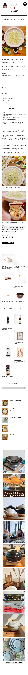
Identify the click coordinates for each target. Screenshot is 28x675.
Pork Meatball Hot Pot (13, 408)
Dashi (3, 227)
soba (4, 115)
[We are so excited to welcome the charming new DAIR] (14, 579)
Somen (16, 227)
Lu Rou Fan (11, 434)
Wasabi (18, 229)
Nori (15, 229)
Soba (7, 229)
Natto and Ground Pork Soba (15, 400)
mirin (11, 100)
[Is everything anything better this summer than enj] (14, 532)
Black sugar (14, 231)
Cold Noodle (8, 231)
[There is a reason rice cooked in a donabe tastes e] (14, 625)
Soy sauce (11, 229)
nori (6, 123)
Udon (22, 229)
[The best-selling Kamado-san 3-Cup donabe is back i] (14, 555)
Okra (3, 231)
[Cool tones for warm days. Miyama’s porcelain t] (14, 649)
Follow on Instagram (18, 662)
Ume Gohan (11, 426)
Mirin (3, 229)
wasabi (3, 122)
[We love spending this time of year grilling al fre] (14, 461)
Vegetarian (11, 227)
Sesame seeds (21, 227)
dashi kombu (15, 106)
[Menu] (25, 3)
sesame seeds (12, 121)
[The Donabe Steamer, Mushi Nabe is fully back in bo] (14, 508)
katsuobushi (11, 107)
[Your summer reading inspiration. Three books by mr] (14, 602)
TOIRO (14, 673)
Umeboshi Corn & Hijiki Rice (15, 417)
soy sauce (11, 98)
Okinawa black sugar (13, 102)
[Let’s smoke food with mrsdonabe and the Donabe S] (14, 485)
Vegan (7, 227)
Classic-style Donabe (6, 83)
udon (7, 115)
